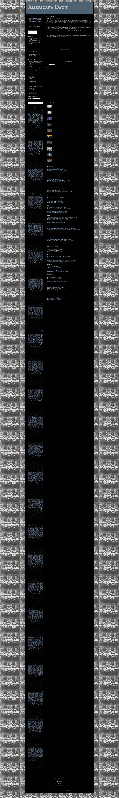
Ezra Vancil (31, 397)
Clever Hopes (39, 342)
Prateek (31, 225)
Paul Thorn (35, 223)
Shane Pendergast (40, 650)
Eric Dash (40, 391)
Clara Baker (32, 342)
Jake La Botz (31, 197)
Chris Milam (32, 337)
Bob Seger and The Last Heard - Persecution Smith (54, 268)
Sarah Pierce (35, 642)
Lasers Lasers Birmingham (37, 508)
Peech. (38, 593)
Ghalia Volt (38, 148)
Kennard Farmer (33, 500)
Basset (40, 137)
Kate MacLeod (38, 127)
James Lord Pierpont (36, 451)
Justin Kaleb (30, 152)
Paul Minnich (35, 591)
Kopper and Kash (39, 503)
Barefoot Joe (30, 291)
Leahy (35, 513)
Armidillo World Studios (33, 284)
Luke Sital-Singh (39, 529)
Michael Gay (31, 555)
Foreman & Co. (36, 402)
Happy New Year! (40, 428)
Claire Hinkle (39, 341)
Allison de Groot (38, 266)
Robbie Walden (39, 616)
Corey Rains (39, 346)
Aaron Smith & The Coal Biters (32, 256)
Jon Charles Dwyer (37, 479)
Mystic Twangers (34, 569)
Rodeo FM (32, 622)
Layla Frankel (32, 513)
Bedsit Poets (35, 293)
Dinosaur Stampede (33, 375)
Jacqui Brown (39, 447)
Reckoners (29, 227)
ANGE (32, 255)
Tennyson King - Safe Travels (33, 22)
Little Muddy (33, 154)
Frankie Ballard (35, 403)
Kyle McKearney (32, 207)
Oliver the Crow (38, 583)
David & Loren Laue (34, 363)
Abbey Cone (39, 256)
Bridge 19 (39, 310)
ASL (34, 255)
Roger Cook (35, 622)
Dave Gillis (38, 361)
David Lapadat (32, 365)
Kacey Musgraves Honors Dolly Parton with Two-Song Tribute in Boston (58, 238)
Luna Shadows (30, 531)
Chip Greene (39, 331)
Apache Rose (34, 282)
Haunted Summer (40, 193)
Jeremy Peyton (32, 199)
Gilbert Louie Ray (30, 415)
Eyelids (39, 396)
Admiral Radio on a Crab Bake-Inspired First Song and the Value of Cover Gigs (59, 192)
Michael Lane (38, 556)
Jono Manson (32, 484)
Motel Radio (32, 566)
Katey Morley (36, 204)
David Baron (39, 363)
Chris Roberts (39, 337)
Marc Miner (39, 537)
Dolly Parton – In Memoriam (51, 190)
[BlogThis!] (50, 64)
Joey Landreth (37, 474)
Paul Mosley (39, 591)
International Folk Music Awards (32, 443)
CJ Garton (32, 316)
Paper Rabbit (41, 587)
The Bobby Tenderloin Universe (37, 239)
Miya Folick (36, 564)
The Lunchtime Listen (32, 89)
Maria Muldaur (32, 539)
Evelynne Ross (35, 395)
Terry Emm (38, 237)
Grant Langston (35, 420)
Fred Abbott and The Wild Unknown (32, 404)
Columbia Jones (32, 345)
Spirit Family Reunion (36, 234)
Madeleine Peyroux (37, 155)
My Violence (41, 568)
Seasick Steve (36, 230)
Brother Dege (31, 313)
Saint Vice (40, 636)
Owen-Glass (32, 586)
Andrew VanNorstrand (33, 277)
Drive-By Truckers (33, 145)
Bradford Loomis (30, 308)
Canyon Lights (38, 320)
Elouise (32, 388)
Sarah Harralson (32, 641)
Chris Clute (41, 333)
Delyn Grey (29, 372)
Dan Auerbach (39, 143)
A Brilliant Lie (36, 254)
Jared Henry (41, 453)
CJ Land (35, 316)
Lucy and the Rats (38, 528)
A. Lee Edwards (40, 254)
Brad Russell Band (40, 307)
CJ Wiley (37, 316)
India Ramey (30, 149)
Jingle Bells (31, 471)
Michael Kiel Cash (40, 555)
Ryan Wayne (35, 123)
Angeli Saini (37, 278)
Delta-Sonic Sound (40, 371)
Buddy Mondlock (34, 314)
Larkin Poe (41, 507)
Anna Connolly (34, 279)
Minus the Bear (38, 562)
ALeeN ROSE (29, 255)
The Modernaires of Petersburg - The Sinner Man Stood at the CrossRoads (35, 62)
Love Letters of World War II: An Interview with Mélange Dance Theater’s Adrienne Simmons (61, 228)
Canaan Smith (30, 320)
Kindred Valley (30, 502)
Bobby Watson (33, 305)
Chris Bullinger (39, 178)
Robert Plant (29, 620)
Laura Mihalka (34, 510)
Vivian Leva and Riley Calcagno (38, 251)
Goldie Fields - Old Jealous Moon (52, 277)
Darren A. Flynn (30, 360)
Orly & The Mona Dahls (40, 584)
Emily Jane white (40, 389)
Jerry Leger (36, 151)
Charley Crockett (40, 112)
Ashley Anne (29, 170)
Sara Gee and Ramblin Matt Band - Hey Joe (53, 287)
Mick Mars (29, 558)
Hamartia (36, 426)
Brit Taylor (30, 311)
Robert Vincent (31, 621)
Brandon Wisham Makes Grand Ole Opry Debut (54, 222)
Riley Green (31, 614)
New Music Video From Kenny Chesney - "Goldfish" (55, 169)
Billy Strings (37, 115)
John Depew (36, 475)
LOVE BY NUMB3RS (38, 506)
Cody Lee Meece (38, 343)
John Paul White (41, 477)
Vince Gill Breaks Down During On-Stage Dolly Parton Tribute (56, 208)
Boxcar (37, 307)
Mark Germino (30, 541)
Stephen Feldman (34, 235)
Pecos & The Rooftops (34, 593)
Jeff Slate (38, 198)
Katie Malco (39, 204)
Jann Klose (35, 453)
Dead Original (31, 368)
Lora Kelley (31, 526)
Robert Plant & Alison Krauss (35, 620)
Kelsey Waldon (36, 499)
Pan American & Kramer (36, 587)
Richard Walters (39, 612)
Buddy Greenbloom (40, 313)
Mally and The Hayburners (39, 536)
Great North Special (33, 421)
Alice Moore (41, 263)
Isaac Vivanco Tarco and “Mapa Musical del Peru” (54, 232)
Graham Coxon (36, 419)
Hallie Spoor (33, 426)
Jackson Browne (39, 196)
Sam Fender (35, 637)
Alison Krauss (36, 264)
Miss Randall (41, 563)
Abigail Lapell (32, 167)
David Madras (39, 365)
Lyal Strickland (34, 531)
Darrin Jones (37, 360)
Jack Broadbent (32, 446)
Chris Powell (35, 337)
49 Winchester (31, 166)
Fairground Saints (35, 397)
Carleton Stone (38, 321)
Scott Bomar (33, 645)
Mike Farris (30, 560)
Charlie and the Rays (38, 177)
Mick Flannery (41, 557)
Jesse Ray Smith (30, 200)
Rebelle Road (41, 226)
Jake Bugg (30, 449)
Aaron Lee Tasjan (40, 255)
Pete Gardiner (39, 223)
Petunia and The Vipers (33, 224)
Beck (40, 292)
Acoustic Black (34, 258)
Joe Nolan (35, 201)
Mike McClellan (34, 561)
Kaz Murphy (36, 498)
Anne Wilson (36, 280)
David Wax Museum (32, 367)
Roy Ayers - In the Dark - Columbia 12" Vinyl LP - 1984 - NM (56, 256)
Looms (36, 154)
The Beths (31, 239)
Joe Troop (29, 473)
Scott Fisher (29, 230)
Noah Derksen (37, 221)
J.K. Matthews (41, 444)
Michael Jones (35, 555)
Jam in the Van (39, 450)
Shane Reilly (29, 651)
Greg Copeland (32, 422)
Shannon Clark (41, 651)
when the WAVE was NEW (33, 93)
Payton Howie (29, 593)
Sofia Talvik (30, 234)
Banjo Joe (41, 290)
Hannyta (31, 428)
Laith (30, 507)
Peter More (36, 595)
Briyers (37, 311)
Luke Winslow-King (33, 530)
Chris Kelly (37, 335)
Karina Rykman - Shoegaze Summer (52, 298)
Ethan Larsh (32, 394)
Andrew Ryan (39, 276)
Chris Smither (41, 179)
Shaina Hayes (38, 649)
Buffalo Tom (37, 314)
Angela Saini (31, 169)
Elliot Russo (29, 388)
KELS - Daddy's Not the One (51, 300)
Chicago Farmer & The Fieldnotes (34, 331)
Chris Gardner (37, 142)
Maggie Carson (41, 534)
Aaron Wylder (39, 166)
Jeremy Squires (32, 151)
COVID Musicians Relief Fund (35, 317)
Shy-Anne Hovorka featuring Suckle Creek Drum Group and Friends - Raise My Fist (35, 19)
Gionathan (37, 415)
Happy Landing (35, 428)
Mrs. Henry (35, 566)
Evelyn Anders (31, 395)
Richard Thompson (34, 612)
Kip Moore (31, 206)
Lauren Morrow (30, 512)
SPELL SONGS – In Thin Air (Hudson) (53, 197)
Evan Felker (39, 394)
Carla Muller (31, 321)
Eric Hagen (33, 146)
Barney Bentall (35, 170)
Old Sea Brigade (37, 582)
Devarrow (41, 373)
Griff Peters (37, 423)
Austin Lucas (33, 287)
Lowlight (41, 527)
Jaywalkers (36, 456)
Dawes (29, 368)
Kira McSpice (29, 503)
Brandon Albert (39, 308)
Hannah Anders (34, 427)
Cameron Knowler (32, 319)
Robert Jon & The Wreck (32, 114)
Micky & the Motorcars (34, 558)
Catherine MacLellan (40, 117)
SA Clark (33, 635)
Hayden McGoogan (30, 194)
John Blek (41, 201)
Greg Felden (29, 193)
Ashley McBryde (32, 285)
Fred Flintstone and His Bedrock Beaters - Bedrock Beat (55, 271)
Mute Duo (31, 568)
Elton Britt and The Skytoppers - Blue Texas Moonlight (55, 281)
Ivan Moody (32, 444)
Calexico (30, 318)
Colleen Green (41, 181)
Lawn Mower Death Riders (36, 512)
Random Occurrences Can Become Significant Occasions (55, 227)
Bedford (42, 292)
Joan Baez (34, 200)
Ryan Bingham (30, 229)
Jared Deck (38, 453)
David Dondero (32, 364)
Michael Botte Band (38, 554)
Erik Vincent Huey (38, 146)
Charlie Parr (38, 141)
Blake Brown (31, 171)
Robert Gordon (35, 618)
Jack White (39, 446)
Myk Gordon (29, 569)
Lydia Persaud (31, 155)
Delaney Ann (32, 371)
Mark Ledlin (37, 541)
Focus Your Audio (40, 401)
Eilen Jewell (29, 116)
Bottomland (34, 307)
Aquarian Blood (41, 282)
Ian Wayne (36, 442)
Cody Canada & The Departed (35, 181)
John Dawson (41, 151)
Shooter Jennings (35, 233)
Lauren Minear (41, 511)
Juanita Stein (39, 486)
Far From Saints (34, 398)
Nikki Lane (34, 221)
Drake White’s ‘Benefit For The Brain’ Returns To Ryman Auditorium (57, 218)
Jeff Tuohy (36, 458)
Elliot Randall (41, 387)
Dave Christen (33, 109)
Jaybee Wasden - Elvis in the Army (52, 267)
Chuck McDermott (40, 180)
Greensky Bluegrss (38, 421)
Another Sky (34, 281)
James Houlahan (32, 451)
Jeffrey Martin (38, 150)
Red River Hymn (32, 608)
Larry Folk (29, 508)
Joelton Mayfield (30, 474)
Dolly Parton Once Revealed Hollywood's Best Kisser (55, 211)
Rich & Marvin (39, 610)
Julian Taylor (41, 113)
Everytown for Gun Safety (34, 396)
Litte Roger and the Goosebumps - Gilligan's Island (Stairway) (56, 270)
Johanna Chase (38, 201)
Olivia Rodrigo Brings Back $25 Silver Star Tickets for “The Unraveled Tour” (58, 240)
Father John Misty (38, 398)
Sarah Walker (32, 643)
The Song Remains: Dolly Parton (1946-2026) (54, 181)
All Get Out (39, 265)
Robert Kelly (31, 619)
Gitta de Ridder (41, 415)
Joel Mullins (37, 473)
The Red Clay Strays (33, 117)
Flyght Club (36, 401)
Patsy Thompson (34, 589)
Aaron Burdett (35, 166)
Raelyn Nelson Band (31, 226)
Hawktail (31, 431)
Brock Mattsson (41, 311)
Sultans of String (37, 236)
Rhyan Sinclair (35, 610)
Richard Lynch (30, 612)
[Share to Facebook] (53, 64)
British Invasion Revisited (32, 81)
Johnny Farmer (37, 478)
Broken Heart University (31, 312)
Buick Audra (41, 314)
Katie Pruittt (39, 497)
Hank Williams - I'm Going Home (34, 70)
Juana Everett (35, 486)
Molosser (36, 111)
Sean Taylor (32, 230)
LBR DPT (33, 506)
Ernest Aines (31, 393)
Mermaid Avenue (37, 156)
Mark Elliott (41, 540)
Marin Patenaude (36, 539)
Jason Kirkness (30, 455)
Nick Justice (31, 221)
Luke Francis (41, 210)
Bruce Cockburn (33, 173)
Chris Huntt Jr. (30, 334)
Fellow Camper (37, 399)
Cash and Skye (38, 175)
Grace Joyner (34, 418)
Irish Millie (41, 195)
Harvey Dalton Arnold (34, 430)
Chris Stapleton (30, 180)
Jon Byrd (33, 479)
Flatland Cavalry (38, 400)
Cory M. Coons (38, 182)
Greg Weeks (39, 422)
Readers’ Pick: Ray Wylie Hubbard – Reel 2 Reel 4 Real (55, 187)
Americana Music (32, 108)
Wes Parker (36, 252)
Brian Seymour (34, 125)
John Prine (37, 119)
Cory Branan (35, 347)
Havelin (29, 431)
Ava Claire (31, 288)
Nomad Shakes (32, 580)
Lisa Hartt (37, 209)
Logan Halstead (39, 524)
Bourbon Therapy (30, 172)
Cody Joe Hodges (32, 343)
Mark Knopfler (34, 541)
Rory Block (34, 228)
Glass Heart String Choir (31, 416)
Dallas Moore (35, 183)
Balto (32, 170)
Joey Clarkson (34, 474)
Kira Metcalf (35, 206)
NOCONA (34, 128)
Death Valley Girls (38, 369)
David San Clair (39, 366)
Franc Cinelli (31, 403)
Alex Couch (39, 261)
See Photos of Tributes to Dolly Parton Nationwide (54, 212)
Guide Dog (36, 424)
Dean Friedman (35, 368)
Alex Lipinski (32, 262)
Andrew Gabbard (30, 276)
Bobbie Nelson (30, 305)
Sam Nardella (39, 637)
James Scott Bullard (32, 452)
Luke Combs (31, 529)
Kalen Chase (41, 203)
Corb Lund (31, 346)
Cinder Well (29, 181)
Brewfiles (31, 310)
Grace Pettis (37, 418)
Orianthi (35, 584)
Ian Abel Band (40, 441)
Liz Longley (32, 524)
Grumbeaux (29, 424)
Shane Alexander (32, 650)
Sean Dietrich (38, 647)
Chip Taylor (35, 178)
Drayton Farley (34, 126)
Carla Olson (34, 321)
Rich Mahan (32, 611)
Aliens (29, 264)
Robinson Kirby (39, 621)
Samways (35, 640)
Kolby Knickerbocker (34, 503)
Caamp (40, 317)
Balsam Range (37, 137)
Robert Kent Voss (36, 619)
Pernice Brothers (32, 594)
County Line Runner (40, 347)
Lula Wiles (37, 530)
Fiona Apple (41, 399)
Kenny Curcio (33, 153)
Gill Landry (34, 415)
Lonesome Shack (30, 210)
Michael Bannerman (32, 554)
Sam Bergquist (32, 637)
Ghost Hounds (34, 414)
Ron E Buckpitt (32, 623)
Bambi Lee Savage (37, 290)
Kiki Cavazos (33, 501)
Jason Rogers (32, 198)
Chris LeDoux (41, 335)
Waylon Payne (33, 252)
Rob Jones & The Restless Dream (32, 616)
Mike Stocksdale (30, 562)
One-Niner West (30, 584)
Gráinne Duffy (33, 424)
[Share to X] (51, 64)
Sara (37, 640)
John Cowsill (29, 475)
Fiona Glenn (29, 400)
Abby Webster (29, 258)
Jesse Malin (41, 199)
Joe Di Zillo (31, 472)
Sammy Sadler (32, 640)
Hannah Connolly (38, 427)
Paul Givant (35, 590)
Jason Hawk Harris (40, 454)
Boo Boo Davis (38, 306)
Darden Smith (37, 359)
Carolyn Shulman (33, 175)
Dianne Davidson (38, 374)
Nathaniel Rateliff (38, 128)
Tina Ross (41, 248)
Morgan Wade (36, 157)
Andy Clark (37, 277)
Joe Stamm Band (40, 472)
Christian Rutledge (32, 338)
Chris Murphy (37, 179)
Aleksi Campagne (35, 261)
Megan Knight (35, 552)
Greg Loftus (36, 193)
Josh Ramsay (41, 485)
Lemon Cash (31, 209)
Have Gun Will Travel (40, 430)
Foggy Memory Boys (30, 402)
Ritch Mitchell (30, 615)
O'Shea (34, 581)
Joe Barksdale (40, 471)
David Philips (35, 366)
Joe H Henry (31, 201)
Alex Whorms (39, 262)
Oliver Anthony (30, 583)
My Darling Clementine (36, 568)
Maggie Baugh (37, 534)
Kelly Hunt (29, 499)
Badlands (41, 289)
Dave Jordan (33, 362)
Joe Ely (35, 119)
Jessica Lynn (36, 113)
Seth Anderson (39, 230)
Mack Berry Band (35, 532)
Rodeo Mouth (30, 228)
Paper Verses (29, 588)
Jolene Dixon (29, 479)
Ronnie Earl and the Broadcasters (35, 624)
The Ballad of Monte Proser (33, 54)
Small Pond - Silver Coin (32, 26)
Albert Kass (31, 261)
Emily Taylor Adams (38, 390)
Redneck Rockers (40, 608)
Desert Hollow (38, 373)
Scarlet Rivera (30, 645)
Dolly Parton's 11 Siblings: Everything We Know (54, 207)
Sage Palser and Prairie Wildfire (32, 636)
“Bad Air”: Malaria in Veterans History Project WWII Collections (57, 230)
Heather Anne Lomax (36, 194)
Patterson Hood (39, 589)
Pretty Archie (34, 225)
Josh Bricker (29, 485)
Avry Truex (38, 288)
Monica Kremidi (41, 564)
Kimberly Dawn (41, 501)
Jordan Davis (38, 484)
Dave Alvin (30, 361)
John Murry (35, 202)
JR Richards (35, 445)
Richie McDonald (36, 613)
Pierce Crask (31, 597)
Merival (40, 553)
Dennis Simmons (37, 372)
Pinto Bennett (39, 224)
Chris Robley (41, 142)
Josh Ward (29, 486)
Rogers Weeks (39, 622)
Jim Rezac (36, 469)
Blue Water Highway (36, 171)
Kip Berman (37, 502)
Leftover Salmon (34, 208)
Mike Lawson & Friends (39, 560)
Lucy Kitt (34, 528)
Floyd (37, 147)
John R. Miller (39, 202)
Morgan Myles (39, 565)
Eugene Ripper (36, 394)
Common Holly (34, 182)
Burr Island (41, 173)
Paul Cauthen (31, 590)
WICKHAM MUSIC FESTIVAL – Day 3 (53, 202)
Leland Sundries (34, 121)
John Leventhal (39, 476)
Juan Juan (32, 486)
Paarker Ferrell (39, 586)
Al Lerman (38, 260)
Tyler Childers (33, 115)
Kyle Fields (31, 505)
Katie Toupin (31, 205)
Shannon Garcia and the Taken (36, 232)
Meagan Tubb (29, 552)
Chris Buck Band (40, 332)
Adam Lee (36, 259)
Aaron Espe (36, 255)
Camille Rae (41, 319)
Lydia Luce (37, 531)
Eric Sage (31, 392)
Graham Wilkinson (30, 420)
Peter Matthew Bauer (32, 595)
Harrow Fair (29, 430)
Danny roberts (29, 359)
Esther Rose (35, 393)
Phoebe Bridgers (39, 596)
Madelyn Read (41, 533)
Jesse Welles (38, 109)
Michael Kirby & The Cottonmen (32, 556)
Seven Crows (33, 648)
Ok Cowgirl (39, 581)
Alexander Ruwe (31, 263)
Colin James (36, 344)
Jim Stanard (39, 469)
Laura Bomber (36, 509)
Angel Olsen (29, 278)
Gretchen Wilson (33, 423)
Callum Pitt (33, 318)
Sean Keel (41, 647)
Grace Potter (32, 119)
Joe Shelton (36, 472)
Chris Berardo (36, 332)
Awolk (41, 288)
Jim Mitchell (33, 469)
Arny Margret (38, 284)
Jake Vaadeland (31, 450)
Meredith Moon (36, 553)
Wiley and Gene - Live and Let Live (52, 278)
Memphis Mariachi (30, 553)
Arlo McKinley (38, 283)
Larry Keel (32, 508)
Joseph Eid (41, 484)
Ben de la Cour (39, 170)
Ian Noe (33, 442)
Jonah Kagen (34, 481)
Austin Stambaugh (38, 287)
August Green (37, 286)
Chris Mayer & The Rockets (32, 336)
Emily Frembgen (32, 389)
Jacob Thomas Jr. (32, 447)
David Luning (33, 144)
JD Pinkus (29, 445)
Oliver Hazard (39, 222)
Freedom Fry (41, 147)
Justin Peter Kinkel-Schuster (36, 152)
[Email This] (49, 64)
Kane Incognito (30, 204)
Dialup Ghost (29, 374)
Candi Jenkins (41, 174)
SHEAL (39, 635)
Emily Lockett (30, 390)
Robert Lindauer (41, 619)
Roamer (42, 615)
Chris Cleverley (38, 333)
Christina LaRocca (37, 339)
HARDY (29, 425)
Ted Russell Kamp (33, 110)
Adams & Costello (36, 167)
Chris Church (33, 333)
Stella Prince (29, 235)
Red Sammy (36, 608)
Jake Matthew (37, 449)
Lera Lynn (34, 209)
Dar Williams (33, 359)
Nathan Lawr (41, 157)
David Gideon (39, 364)
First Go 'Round (33, 400)
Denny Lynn (41, 372)
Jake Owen (40, 449)
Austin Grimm (30, 287)
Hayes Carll (38, 431)
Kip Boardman (41, 502)
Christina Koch (33, 339)
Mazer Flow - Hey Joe (50, 289)
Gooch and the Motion (40, 417)
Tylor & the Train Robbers (34, 250)
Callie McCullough (36, 174)
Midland (39, 558)
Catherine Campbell (38, 140)
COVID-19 (29, 174)
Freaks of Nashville (40, 403)
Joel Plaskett (41, 473)
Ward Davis (29, 252)
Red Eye (29, 608)
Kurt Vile (29, 505)
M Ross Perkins (34, 116)
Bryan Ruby (37, 173)
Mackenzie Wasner (40, 532)
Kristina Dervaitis (37, 504)
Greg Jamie (35, 422)
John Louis (32, 202)
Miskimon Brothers (36, 563)
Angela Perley (33, 278)
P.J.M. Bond (35, 586)
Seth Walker (33, 231)
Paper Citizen (32, 223)
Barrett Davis (34, 291)
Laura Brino (39, 509)
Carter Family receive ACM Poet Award (35, 38)
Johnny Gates (41, 478)
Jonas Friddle (38, 481)
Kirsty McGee (39, 206)
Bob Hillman (29, 304)
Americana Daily (48, 7)
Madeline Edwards (30, 533)
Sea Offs (35, 646)
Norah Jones (35, 580)
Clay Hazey (35, 342)
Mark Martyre (41, 541)
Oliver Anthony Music (34, 222)
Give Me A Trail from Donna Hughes (34, 40)
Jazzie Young (39, 456)
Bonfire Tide (37, 305)
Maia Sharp (29, 536)
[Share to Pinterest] (54, 64)
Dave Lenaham (37, 362)
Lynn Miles (41, 531)
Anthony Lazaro (30, 282)
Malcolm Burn (33, 536)
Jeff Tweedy (41, 198)
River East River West (35, 615)
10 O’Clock (30, 55)
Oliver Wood (33, 583)
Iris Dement (33, 149)
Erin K (40, 392)
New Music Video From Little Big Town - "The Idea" (55, 168)
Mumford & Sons (36, 567)
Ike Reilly (38, 442)
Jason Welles (37, 455)
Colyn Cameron (30, 182)
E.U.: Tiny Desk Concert (51, 246)
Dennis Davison (33, 372)
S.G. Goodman (30, 635)
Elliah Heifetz (37, 387)
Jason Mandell (34, 455)
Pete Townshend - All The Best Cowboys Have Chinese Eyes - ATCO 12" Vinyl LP (59, 260)
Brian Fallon (38, 139)
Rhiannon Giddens (30, 610)
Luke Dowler (37, 210)
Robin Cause (35, 621)
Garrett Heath (30, 148)
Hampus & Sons (40, 426)
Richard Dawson (41, 611)
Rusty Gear (41, 228)
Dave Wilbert (29, 363)
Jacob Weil (35, 447)
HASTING (31, 425)
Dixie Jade (39, 375)
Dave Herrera (29, 362)
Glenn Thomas (39, 416)
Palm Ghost (31, 587)
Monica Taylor (30, 565)
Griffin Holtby (41, 423)
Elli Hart (34, 387)
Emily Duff (29, 118)
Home (69, 98)
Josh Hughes (37, 485)
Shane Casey (36, 650)
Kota (42, 503)
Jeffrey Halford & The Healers (32, 459)
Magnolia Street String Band (31, 535)
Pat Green (32, 588)
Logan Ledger (41, 209)
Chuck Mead (36, 340)
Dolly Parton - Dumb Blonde (51, 276)
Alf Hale (35, 263)
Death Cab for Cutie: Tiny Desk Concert (53, 251)
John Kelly (29, 202)
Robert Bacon (33, 617)
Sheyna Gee (31, 233)
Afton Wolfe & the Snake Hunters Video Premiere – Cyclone (56, 189)
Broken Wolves (37, 312)
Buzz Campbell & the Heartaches (32, 315)
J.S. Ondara (29, 196)
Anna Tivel (38, 279)
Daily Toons (30, 82)
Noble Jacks (29, 579)
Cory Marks (30, 143)
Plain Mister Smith (36, 597)
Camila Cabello (37, 319)
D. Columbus (32, 183)
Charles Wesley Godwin (33, 176)
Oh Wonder (36, 581)
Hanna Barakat (30, 427)
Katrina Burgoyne (35, 205)
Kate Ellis (33, 204)
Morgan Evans (34, 565)
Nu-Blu (32, 581)
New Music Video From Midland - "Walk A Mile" (54, 170)
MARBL (29, 532)
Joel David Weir (33, 473)
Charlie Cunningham (40, 176)
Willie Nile (31, 253)
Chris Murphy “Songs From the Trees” (53, 179)
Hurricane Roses (37, 195)
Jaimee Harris (36, 448)
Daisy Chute (34, 143)
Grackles (33, 419)
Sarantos (40, 643)
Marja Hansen (34, 540)
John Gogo (39, 475)
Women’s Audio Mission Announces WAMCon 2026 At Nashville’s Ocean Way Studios (60, 217)
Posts (30, 31)
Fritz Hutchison (39, 404)
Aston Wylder (29, 286)
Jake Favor (33, 449)
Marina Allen (41, 539)
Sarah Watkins (37, 643)
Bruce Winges (35, 313)
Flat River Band (33, 147)
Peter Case (39, 122)
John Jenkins (31, 476)
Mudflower (32, 567)
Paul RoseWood (41, 592)
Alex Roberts (35, 262)
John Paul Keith (36, 477)
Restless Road (33, 609)
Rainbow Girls (36, 226)
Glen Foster (35, 416)
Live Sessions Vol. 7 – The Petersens (34, 46)
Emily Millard (33, 390)
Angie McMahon (30, 279)
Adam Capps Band (38, 258)
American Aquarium (38, 168)
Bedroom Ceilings (30, 293)
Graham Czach (41, 419)
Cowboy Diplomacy (40, 348)
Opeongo (33, 584)
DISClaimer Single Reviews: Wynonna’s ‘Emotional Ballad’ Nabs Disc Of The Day (59, 221)
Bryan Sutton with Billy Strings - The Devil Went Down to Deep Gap (57, 295)
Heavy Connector (31, 83)
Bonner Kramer (41, 305)
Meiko (42, 552)
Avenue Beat (32, 137)
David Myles (38, 144)
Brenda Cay (34, 139)
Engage (35, 391)
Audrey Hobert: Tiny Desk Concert (52, 250)
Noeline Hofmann (38, 579)
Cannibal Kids (34, 320)
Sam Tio (33, 229)
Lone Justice (39, 525)
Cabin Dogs (32, 174)
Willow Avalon (40, 253)
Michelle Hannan (36, 557)
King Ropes (33, 502)
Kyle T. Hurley (36, 207)
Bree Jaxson (38, 309)
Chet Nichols (31, 178)
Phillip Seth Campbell (33, 596)
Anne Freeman (32, 280)
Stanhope (40, 234)
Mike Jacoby (34, 560)
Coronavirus (31, 347)
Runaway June (38, 228)
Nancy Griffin (39, 569)
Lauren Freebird (33, 511)
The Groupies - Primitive (51, 266)
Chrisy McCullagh (32, 340)
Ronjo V (29, 624)
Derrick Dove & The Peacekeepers (32, 373)
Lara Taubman (38, 507)
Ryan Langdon (37, 129)
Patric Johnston (36, 588)
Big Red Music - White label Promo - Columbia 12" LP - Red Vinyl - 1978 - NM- (59, 257)
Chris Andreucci (32, 332)
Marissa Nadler (30, 540)
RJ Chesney (37, 225)
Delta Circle (35, 371)
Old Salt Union (33, 582)
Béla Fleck (37, 315)
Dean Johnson (39, 368)
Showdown (39, 233)
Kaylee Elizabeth (32, 498)
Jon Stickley (31, 480)
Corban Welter (35, 346)
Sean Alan (37, 646)
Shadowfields (34, 649)
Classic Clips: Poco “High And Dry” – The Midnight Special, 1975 (57, 180)
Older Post (89, 98)
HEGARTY (35, 425)
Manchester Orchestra (35, 537)
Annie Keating (41, 280)
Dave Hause (41, 361)
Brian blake (36, 310)
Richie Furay (32, 613)
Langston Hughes (33, 507)
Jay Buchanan (41, 455)
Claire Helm (34, 341)
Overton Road (39, 585)
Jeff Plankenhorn (33, 458)
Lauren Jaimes (37, 511)
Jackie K (35, 196)
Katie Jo (32, 497)
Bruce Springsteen (40, 125)
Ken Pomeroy (40, 499)
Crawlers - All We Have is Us (51, 299)
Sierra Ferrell (39, 123)
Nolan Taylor (41, 221)
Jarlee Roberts (33, 454)
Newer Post (48, 98)
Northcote (38, 580)
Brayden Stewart (35, 309)
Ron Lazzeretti (37, 623)
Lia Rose (31, 128)
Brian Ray (33, 310)
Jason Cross (36, 454)
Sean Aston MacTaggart (33, 647)
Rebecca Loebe (32, 129)
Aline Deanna (32, 264)
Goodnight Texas (38, 118)
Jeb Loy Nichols (31, 457)
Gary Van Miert (34, 148)
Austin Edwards (41, 286)
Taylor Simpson (34, 237)
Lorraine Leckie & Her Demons (37, 526)
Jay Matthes (29, 456)
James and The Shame (38, 452)
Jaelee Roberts (32, 448)
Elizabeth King (35, 386)
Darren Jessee (34, 360)
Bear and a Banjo (37, 292)
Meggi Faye (39, 552)
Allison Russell (30, 168)
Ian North (41, 148)
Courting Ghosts (35, 348)
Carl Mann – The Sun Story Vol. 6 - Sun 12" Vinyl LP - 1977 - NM (57, 259)
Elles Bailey (31, 387)
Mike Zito (34, 562)
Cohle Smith (32, 344)
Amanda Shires (35, 112)
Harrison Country (40, 429)
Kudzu (42, 153)
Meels (32, 552)
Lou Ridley (31, 527)
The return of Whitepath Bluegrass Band (35, 42)
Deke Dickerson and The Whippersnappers (36, 370)
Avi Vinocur (34, 288)
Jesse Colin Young (37, 199)
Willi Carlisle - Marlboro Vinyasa (34, 21)
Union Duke (32, 251)
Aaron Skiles (37, 124)
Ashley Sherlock (41, 285)
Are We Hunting (33, 283)
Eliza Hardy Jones (30, 386)
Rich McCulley (36, 611)
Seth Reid (31, 231)
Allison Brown (34, 266)
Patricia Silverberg (40, 588)
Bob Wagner (41, 304)
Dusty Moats (39, 145)
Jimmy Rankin (39, 470)
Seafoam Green (40, 111)
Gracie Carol (29, 419)
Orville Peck (29, 585)
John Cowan (41, 474)
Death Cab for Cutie (33, 369)
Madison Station (33, 534)
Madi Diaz (29, 534)
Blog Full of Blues (31, 78)
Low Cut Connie (38, 527)
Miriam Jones (32, 563)
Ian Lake (31, 442)
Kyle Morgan (35, 505)
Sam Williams (36, 229)
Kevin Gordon (38, 153)
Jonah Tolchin (36, 120)
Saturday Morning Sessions (33, 644)
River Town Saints (33, 227)
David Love (35, 365)
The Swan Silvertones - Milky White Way (35, 65)
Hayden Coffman (35, 431)
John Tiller (29, 478)
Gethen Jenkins (30, 414)
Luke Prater (34, 529)
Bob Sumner (37, 304)
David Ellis (35, 364)
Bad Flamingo (38, 289)
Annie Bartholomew (40, 169)
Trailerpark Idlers (30, 249)
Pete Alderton (36, 594)
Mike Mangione (30, 561)
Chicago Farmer (32, 142)
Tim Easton (38, 248)
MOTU (31, 532)
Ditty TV (37, 375)
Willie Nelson (33, 124)
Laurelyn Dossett (38, 510)
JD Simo (32, 445)
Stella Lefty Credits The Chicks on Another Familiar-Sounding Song (57, 239)
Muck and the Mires (40, 566)
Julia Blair (35, 203)
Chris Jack (36, 334)
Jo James (34, 471)
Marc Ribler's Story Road (33, 538)
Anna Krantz (35, 169)
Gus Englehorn (41, 424)
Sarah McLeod (32, 642)
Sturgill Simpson (32, 236)
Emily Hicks (36, 389)
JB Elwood (39, 149)
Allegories (31, 266)
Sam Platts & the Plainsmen (37, 638)
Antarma (38, 281)
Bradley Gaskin (35, 308)
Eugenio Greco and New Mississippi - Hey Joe (54, 288)
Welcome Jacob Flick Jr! (32, 44)
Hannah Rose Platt (31, 113)
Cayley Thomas (33, 141)
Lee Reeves (41, 513)
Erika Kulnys (34, 392)
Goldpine (35, 417)
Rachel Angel (41, 225)
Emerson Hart (35, 388)
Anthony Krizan (41, 281)
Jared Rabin (29, 454)
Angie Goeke (41, 278)
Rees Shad (29, 609)
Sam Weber (35, 639)
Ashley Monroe (36, 285)
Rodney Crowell (38, 114)
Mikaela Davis (35, 559)
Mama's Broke (30, 537)
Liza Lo (38, 121)
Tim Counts (35, 248)
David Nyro (31, 366)
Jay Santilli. (32, 456)
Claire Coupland (30, 341)
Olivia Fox (41, 583)
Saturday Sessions (40, 644)
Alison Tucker (33, 265)
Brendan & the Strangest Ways (36, 172)
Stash (42, 234)
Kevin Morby (39, 205)
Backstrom (34, 289)
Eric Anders (37, 391)
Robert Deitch (37, 617)
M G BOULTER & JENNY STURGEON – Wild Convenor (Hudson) (57, 198)
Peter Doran (39, 594)
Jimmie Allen (30, 470)
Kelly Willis (32, 499)
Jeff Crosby (35, 198)
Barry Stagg (38, 291)
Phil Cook (39, 595)
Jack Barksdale (39, 445)
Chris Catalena (30, 333)
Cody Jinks (41, 115)
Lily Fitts (29, 154)
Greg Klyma (33, 193)
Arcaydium (29, 283)
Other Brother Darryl (34, 585)
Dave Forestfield (34, 361)
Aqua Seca (37, 282)
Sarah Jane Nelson (36, 641)
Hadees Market (39, 425)
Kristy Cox (41, 504)
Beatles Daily (31, 76)
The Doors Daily (31, 88)
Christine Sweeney (34, 180)
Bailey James (29, 290)
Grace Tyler (41, 418)
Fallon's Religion (40, 397)
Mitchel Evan (33, 564)
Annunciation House (30, 281)
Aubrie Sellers (33, 286)
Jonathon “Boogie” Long (38, 483)
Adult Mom (31, 260)
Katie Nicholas (35, 497)
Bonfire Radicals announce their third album (53, 200)
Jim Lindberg (29, 469)
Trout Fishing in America (36, 249)
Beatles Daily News (32, 77)
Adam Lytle (39, 259)
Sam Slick (31, 639)
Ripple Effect (37, 614)
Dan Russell (39, 183)
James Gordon (35, 197)
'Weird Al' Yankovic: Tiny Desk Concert (53, 249)
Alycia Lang (34, 168)
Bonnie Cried (29, 306)
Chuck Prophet (41, 340)
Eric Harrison (34, 118)
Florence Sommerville (32, 401)
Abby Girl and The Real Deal (35, 257)
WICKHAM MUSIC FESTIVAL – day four (54, 201)
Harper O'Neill (36, 429)
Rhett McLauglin (40, 609)
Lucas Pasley (29, 528)
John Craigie (33, 475)
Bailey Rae (33, 290)
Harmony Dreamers (30, 429)
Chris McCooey (39, 336)
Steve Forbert (38, 235)
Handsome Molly (31, 51)
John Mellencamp (33, 127)
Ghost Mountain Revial (39, 414)
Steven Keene (39, 116)
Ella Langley (39, 386)
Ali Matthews (37, 263)
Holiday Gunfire (33, 195)
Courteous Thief (30, 348)
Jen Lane (29, 199)
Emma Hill (38, 126)
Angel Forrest (41, 277)
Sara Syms (39, 640)
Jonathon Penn (32, 483)
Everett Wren (29, 396)
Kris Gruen (29, 504)
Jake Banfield (39, 448)
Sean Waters (29, 648)
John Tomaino (33, 478)
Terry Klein (41, 237)
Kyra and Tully (39, 505)
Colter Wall (39, 344)
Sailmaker (37, 636)
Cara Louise (33, 140)
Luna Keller (41, 530)
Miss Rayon (29, 564)
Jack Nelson (35, 446)
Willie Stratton (36, 253)
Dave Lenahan (41, 362)
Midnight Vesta (31, 559)
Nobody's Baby (34, 579)
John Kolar (35, 476)
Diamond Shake (34, 374)
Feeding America (33, 399)
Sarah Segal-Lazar (40, 229)
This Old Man (31, 56)
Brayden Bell (31, 309)
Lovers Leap (34, 527)
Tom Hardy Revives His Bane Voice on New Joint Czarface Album (57, 236)
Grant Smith (38, 420)
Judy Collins (31, 203)
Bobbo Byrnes (41, 171)
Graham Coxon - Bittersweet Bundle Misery (35, 24)
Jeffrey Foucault (41, 458)
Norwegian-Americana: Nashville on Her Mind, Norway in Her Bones (57, 191)
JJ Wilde (32, 196)
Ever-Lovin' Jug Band (40, 395)
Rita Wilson (41, 614)
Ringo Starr (34, 614)
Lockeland (35, 524)
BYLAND (31, 289)
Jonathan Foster (38, 482)
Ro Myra (39, 615)
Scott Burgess (37, 645)
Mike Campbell (39, 559)
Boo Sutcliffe (30, 139)
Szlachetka (30, 237)
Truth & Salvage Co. (68, 61)
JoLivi (37, 471)
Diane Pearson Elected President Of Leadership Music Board (56, 219)
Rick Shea (40, 613)
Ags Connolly (35, 260)
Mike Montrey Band (40, 561)
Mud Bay (29, 567)
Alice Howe (41, 167)
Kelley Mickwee (40, 498)
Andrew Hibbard (34, 276)
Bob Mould (33, 304)
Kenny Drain (37, 500)
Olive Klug (41, 582)
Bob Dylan (29, 125)
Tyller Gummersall (30, 112)
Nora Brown (29, 222)
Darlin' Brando (41, 359)
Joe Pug (34, 472)
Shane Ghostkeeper (38, 231)
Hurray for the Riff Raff (33, 441)
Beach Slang (32, 292)
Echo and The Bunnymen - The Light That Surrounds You (56, 297)
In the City (41, 442)
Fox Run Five (40, 402)
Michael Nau (32, 557)
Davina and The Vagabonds (39, 367)
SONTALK (41, 635)
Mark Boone (37, 540)
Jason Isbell (34, 150)
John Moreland (32, 477)
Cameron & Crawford (37, 318)
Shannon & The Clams (35, 651)
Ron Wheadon (41, 623)
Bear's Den (41, 124)
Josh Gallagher (33, 485)
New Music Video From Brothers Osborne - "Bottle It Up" (56, 173)
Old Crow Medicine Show (34, 122)
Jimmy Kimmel (35, 470)
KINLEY (38, 203)
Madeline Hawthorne (36, 533)
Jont (35, 484)
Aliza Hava (36, 265)
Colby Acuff (30, 126)
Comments (31, 33)
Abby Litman (41, 257)
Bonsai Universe (33, 306)
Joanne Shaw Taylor (39, 200)
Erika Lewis (37, 392)
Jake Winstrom (35, 450)
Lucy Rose (34, 210)
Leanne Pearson (38, 513)
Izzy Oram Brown (36, 444)
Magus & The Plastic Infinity (39, 535)
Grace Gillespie (30, 418)
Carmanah (29, 175)
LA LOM (30, 506)
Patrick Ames (29, 589)
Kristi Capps (33, 504)
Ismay (36, 149)
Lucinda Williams (32, 111)
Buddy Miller (29, 314)
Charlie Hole (29, 177)
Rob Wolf (37, 227)
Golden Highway (32, 417)
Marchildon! (37, 538)
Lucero (32, 528)
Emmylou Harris (32, 391)
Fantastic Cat (29, 398)
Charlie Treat (33, 177)
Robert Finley (31, 618)
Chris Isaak (33, 334)
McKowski (32, 156)
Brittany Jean (34, 311)
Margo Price (39, 110)
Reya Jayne (36, 609)
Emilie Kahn (39, 388)
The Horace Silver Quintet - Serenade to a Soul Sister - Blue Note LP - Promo (58, 261)
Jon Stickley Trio (35, 480)
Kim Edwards (37, 501)
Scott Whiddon (32, 646)
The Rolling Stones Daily (32, 92)
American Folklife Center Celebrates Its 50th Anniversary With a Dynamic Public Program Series (61, 229)
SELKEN (36, 635)
